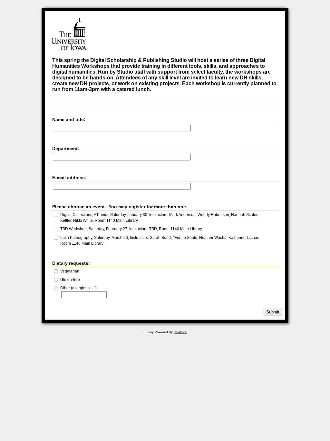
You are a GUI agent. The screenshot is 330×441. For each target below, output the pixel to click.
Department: (65, 148)
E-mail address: (69, 177)
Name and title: (68, 119)
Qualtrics (180, 332)
